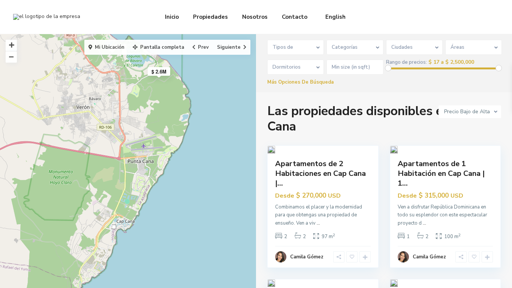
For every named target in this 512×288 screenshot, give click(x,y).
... (318, 223)
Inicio (172, 17)
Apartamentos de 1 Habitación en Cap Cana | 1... (441, 173)
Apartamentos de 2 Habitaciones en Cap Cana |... (320, 173)
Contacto (294, 17)
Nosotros (255, 17)
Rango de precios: (406, 62)
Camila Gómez (306, 257)
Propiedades (210, 17)
